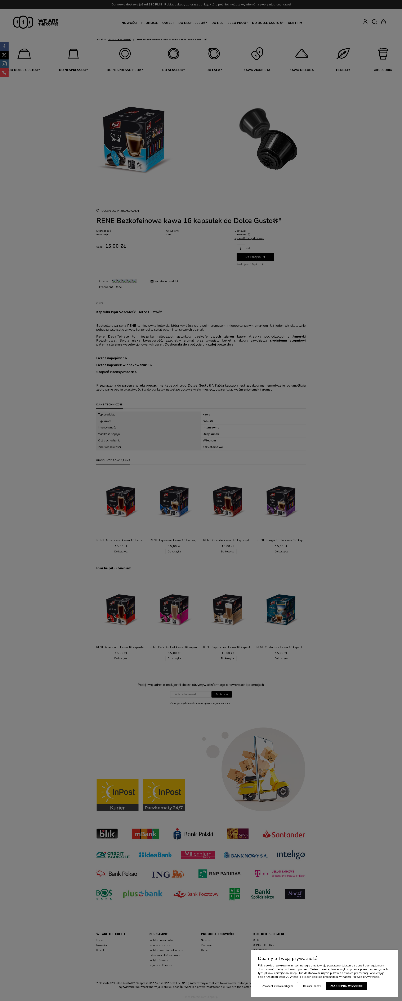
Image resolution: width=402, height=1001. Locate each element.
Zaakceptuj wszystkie (346, 986)
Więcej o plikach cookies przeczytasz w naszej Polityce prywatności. (335, 977)
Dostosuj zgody (312, 986)
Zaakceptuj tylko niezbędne (278, 986)
